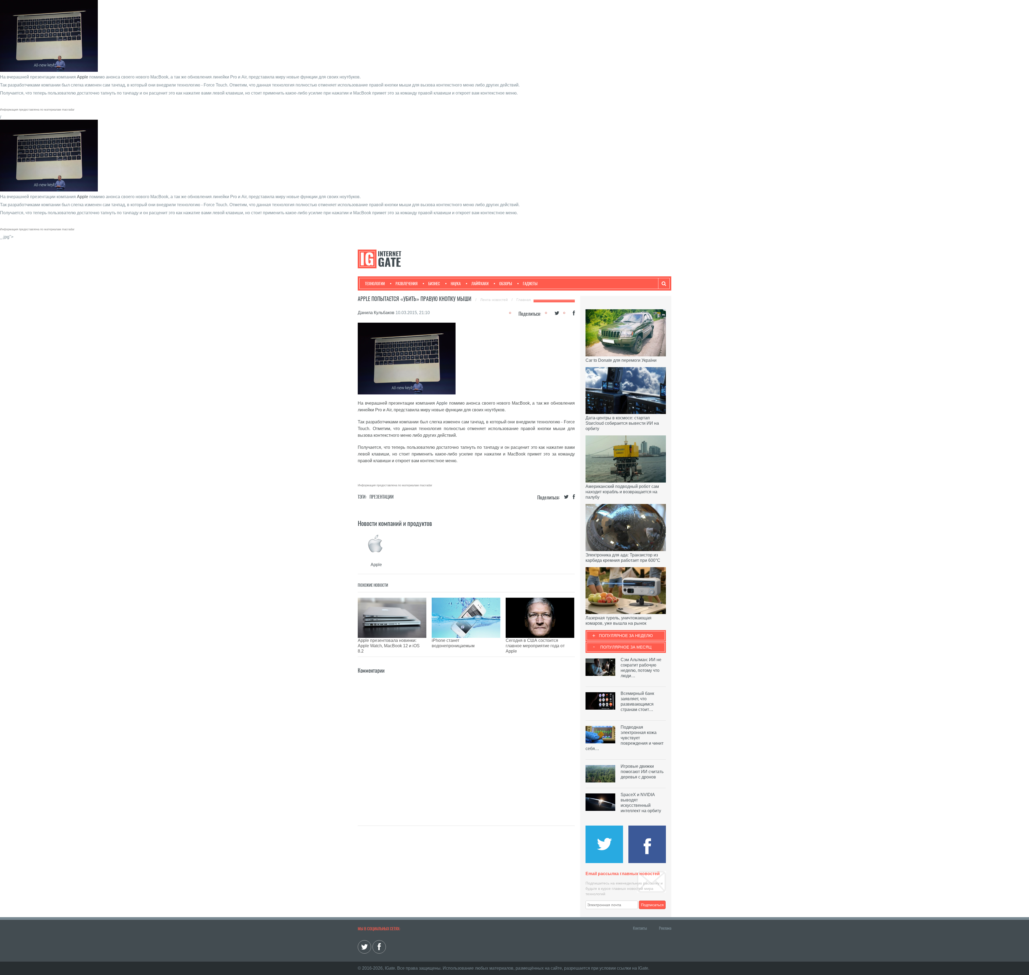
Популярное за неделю (626, 635)
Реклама (665, 928)
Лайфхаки (480, 283)
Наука (456, 283)
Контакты (640, 928)
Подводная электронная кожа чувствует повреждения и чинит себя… (624, 738)
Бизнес (434, 283)
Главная (523, 300)
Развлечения (406, 283)
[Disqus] (466, 742)
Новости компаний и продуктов (395, 523)
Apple (82, 77)
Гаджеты (530, 283)
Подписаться (652, 905)
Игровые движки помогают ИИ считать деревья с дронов (642, 771)
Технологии (375, 283)
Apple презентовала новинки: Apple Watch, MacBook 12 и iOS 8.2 (389, 645)
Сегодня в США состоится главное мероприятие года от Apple (535, 645)
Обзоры (505, 283)
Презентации (382, 497)
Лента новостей (494, 300)
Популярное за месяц (625, 647)
